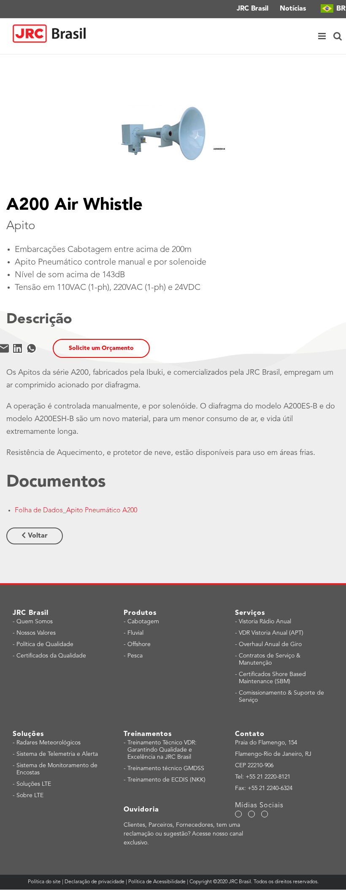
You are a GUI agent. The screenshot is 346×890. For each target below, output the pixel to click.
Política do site (45, 882)
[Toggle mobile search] (337, 36)
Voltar (37, 536)
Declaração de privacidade (94, 882)
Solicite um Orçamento (101, 348)
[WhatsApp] (31, 348)
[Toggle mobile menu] (322, 36)
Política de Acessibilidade (157, 882)
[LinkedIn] (17, 348)
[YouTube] (251, 814)
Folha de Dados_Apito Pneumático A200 (76, 510)
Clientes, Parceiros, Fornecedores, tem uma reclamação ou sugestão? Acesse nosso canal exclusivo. (183, 834)
